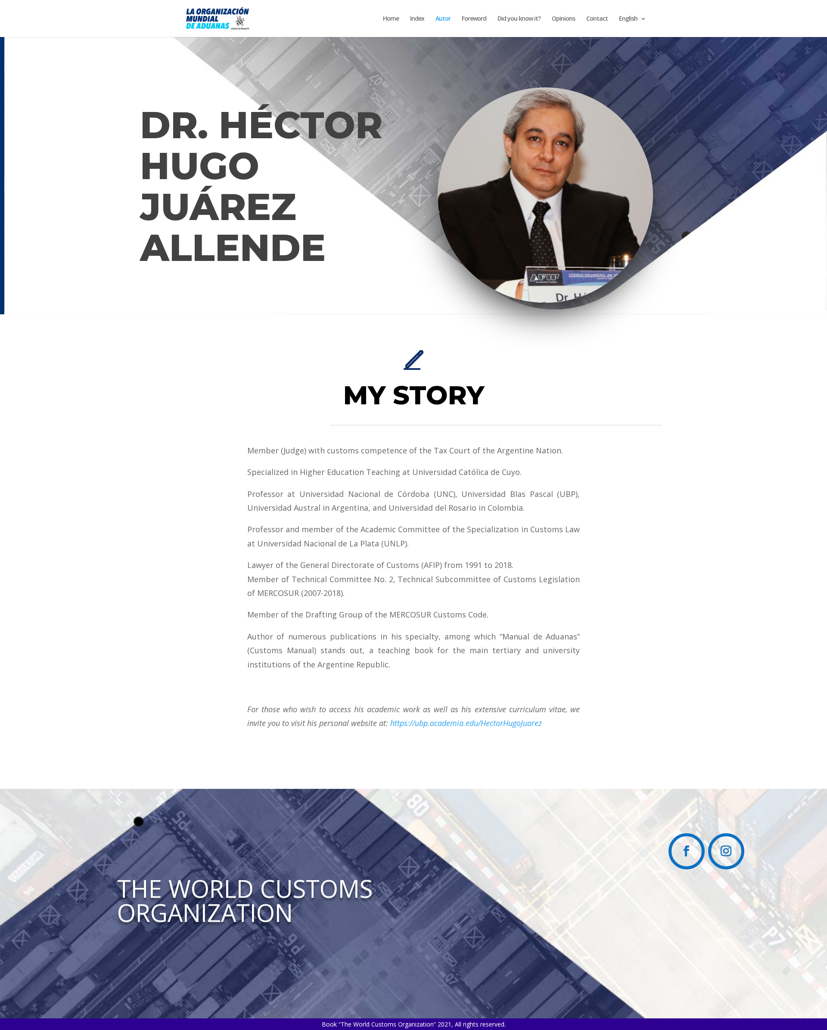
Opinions (563, 19)
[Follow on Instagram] (726, 851)
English (628, 19)
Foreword (474, 19)
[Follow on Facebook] (686, 851)
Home (391, 19)
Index (417, 19)
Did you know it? (519, 19)
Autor (443, 19)
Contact (597, 19)
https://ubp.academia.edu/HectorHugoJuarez (466, 723)
